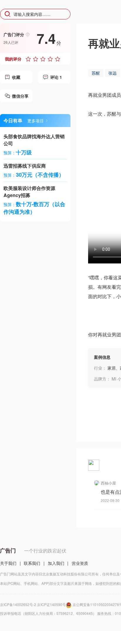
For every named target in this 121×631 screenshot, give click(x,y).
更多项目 (35, 120)
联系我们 (32, 563)
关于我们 (8, 563)
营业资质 (80, 563)
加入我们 (56, 563)
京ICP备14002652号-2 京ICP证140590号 (33, 604)
